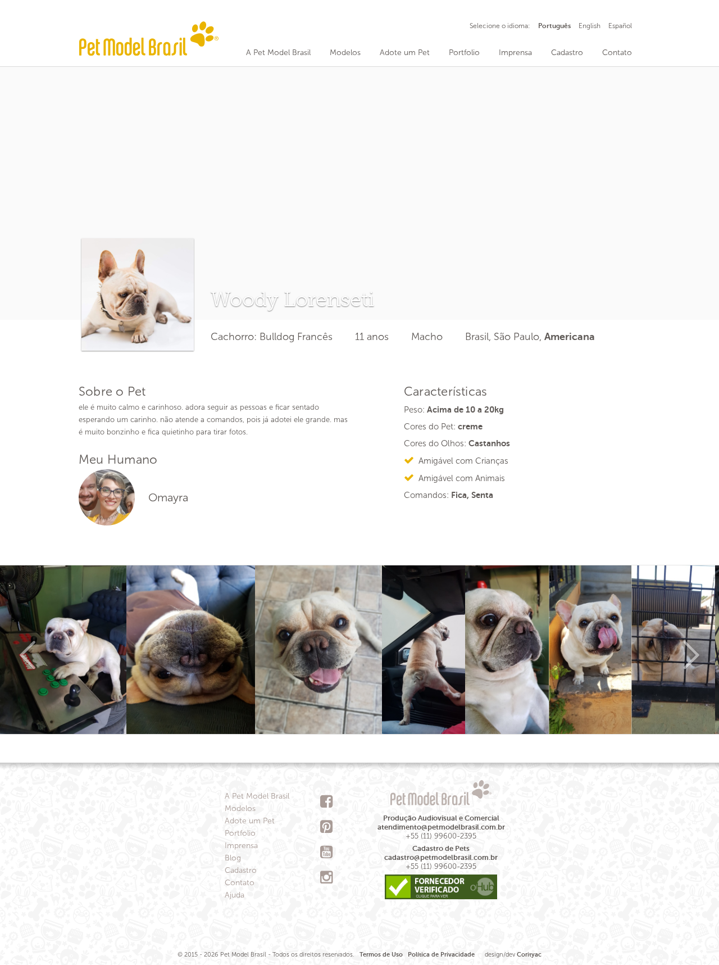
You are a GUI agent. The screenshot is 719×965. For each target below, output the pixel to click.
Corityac (529, 954)
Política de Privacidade (441, 954)
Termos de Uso (381, 954)
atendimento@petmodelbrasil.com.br (441, 827)
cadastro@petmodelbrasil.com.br (441, 857)
